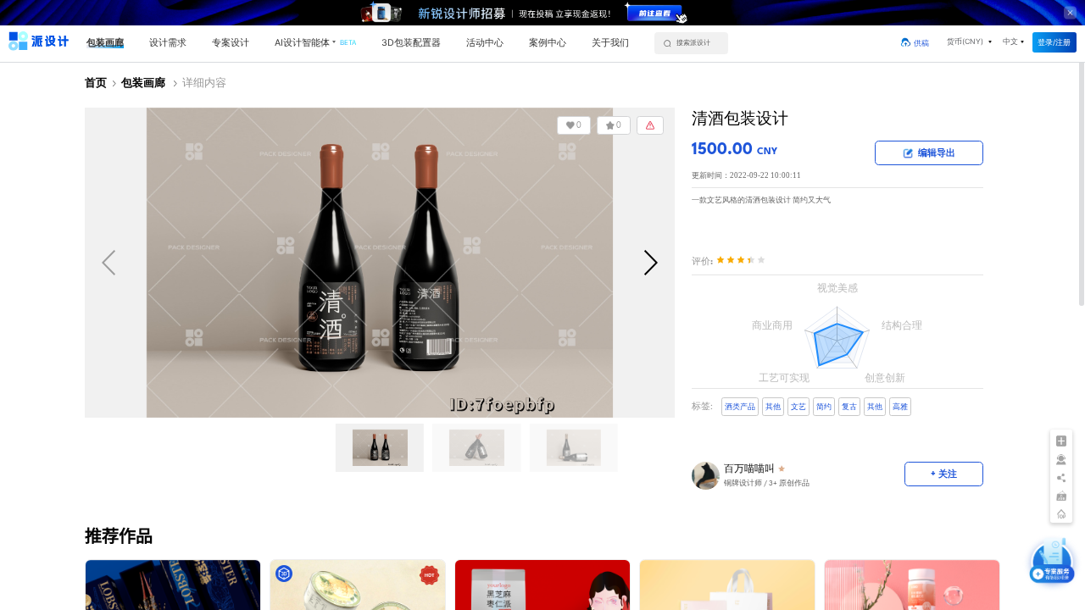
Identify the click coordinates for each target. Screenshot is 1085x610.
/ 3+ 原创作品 (767, 483)
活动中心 (485, 42)
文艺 (798, 407)
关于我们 (610, 42)
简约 (824, 407)
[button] (969, 42)
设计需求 (167, 42)
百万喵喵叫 (749, 468)
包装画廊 (105, 42)
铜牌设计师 (743, 483)
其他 (773, 407)
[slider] (740, 260)
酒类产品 (740, 407)
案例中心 (547, 42)
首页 (96, 84)
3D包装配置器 (411, 42)
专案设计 (230, 42)
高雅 (900, 407)
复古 (849, 407)
